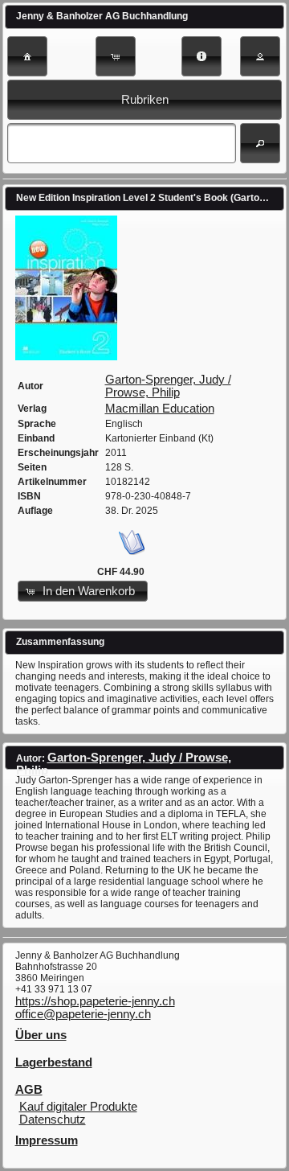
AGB (29, 1089)
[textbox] (121, 143)
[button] (27, 56)
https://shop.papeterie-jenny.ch (95, 1001)
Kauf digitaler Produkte (78, 1106)
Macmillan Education (159, 408)
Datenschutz (52, 1119)
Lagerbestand (53, 1062)
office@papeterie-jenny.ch (83, 1014)
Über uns (41, 1035)
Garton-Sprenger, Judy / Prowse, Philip (168, 386)
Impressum (46, 1140)
